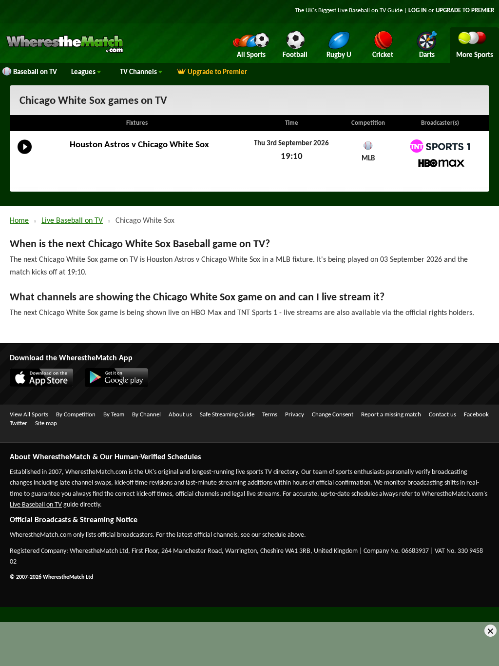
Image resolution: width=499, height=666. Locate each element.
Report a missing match (391, 414)
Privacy (294, 414)
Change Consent (332, 414)
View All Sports (29, 414)
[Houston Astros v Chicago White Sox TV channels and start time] (24, 154)
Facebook (476, 414)
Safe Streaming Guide (227, 414)
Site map (46, 423)
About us (180, 414)
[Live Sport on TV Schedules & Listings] (64, 52)
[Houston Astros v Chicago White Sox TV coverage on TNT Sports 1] (440, 146)
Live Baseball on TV (72, 221)
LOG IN (417, 10)
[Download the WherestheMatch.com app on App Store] (36, 385)
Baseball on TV (35, 72)
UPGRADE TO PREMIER (465, 10)
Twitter (18, 423)
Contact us (442, 414)
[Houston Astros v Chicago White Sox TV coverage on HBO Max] (440, 163)
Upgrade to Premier (217, 72)
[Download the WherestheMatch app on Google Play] (111, 385)
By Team (113, 414)
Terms (269, 414)
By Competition (76, 414)
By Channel (146, 414)
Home (19, 221)
